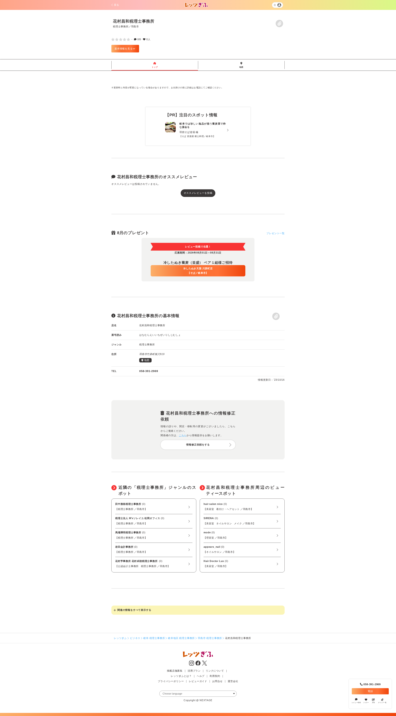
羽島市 (135, 26)
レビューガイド (198, 681)
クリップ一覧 (382, 702)
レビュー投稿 (356, 702)
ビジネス (135, 638)
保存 (279, 23)
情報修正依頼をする (198, 444)
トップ (155, 65)
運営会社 (233, 681)
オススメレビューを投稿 (198, 193)
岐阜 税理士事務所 (154, 638)
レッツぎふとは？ (181, 676)
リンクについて (215, 670)
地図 (241, 65)
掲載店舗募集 (175, 670)
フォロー (366, 702)
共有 (373, 702)
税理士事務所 (121, 26)
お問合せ (217, 681)
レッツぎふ (120, 638)
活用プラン (194, 670)
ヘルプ (200, 676)
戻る (116, 5)
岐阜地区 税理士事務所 (181, 638)
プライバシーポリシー (171, 681)
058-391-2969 (370, 684)
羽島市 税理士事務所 (210, 638)
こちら (183, 435)
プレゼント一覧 (275, 233)
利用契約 (215, 676)
